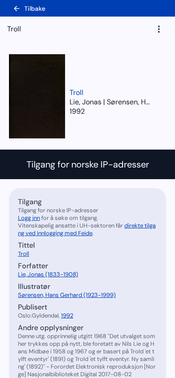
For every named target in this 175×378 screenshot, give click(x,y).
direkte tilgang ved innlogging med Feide (87, 229)
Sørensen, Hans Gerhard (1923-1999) (67, 295)
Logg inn (29, 218)
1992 (77, 111)
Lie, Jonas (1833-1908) (48, 274)
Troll (76, 92)
